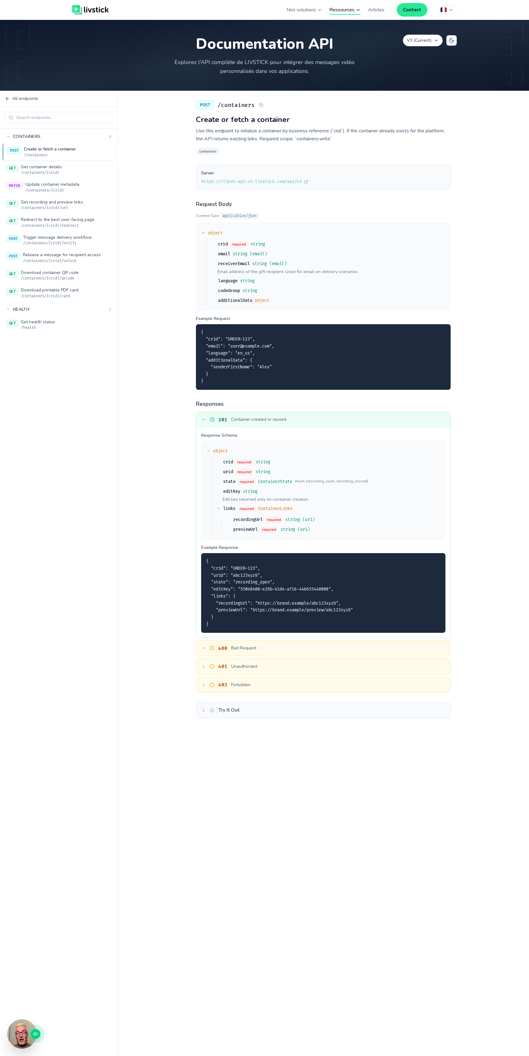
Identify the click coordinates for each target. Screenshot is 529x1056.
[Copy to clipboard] (442, 332)
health (62, 309)
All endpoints (25, 98)
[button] (22, 1034)
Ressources (342, 9)
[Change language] (447, 9)
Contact (412, 9)
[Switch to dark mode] (451, 40)
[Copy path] (261, 105)
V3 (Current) (419, 40)
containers (62, 136)
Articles (376, 9)
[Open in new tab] (306, 182)
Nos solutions (301, 9)
